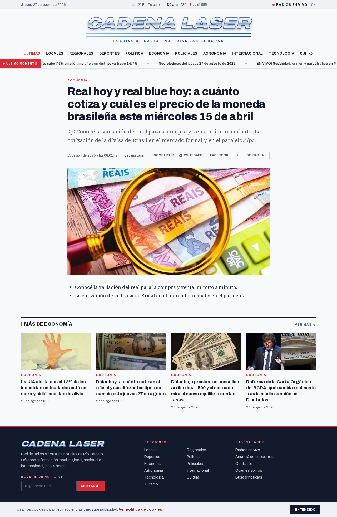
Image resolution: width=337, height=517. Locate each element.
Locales (54, 53)
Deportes (109, 53)
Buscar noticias (248, 477)
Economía (159, 53)
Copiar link (256, 155)
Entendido (305, 509)
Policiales (186, 53)
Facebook (219, 155)
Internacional (247, 53)
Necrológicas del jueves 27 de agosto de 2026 (172, 63)
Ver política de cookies (140, 509)
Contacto (243, 464)
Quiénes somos (248, 470)
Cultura (193, 477)
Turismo (151, 484)
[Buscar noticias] (311, 53)
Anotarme (91, 486)
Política (134, 53)
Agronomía (214, 53)
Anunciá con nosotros (254, 457)
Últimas (32, 53)
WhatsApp (193, 155)
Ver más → (305, 324)
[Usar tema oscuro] (313, 5)
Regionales (81, 53)
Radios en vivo (247, 450)
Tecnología (281, 53)
